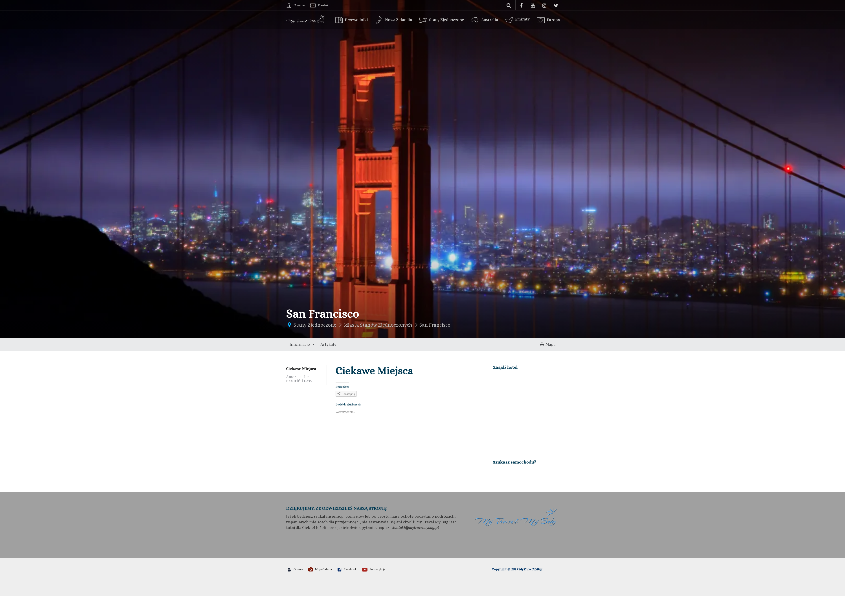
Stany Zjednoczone (446, 20)
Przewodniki (356, 20)
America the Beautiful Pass (299, 378)
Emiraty (522, 19)
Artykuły (328, 344)
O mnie (299, 5)
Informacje (300, 344)
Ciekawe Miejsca (301, 368)
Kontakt (324, 5)
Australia (489, 20)
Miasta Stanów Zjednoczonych (378, 325)
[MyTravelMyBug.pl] (306, 19)
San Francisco (434, 325)
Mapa (549, 344)
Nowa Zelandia (398, 20)
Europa (553, 20)
